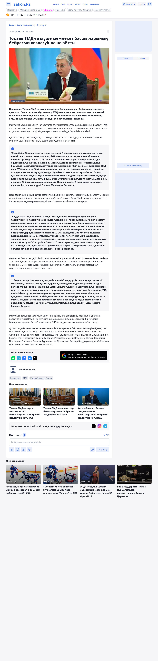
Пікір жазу (102, 449)
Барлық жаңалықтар (26, 25)
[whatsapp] (13, 358)
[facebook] (24, 358)
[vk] (29, 358)
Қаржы (70, 4)
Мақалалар (94, 4)
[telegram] (19, 358)
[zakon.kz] (22, 4)
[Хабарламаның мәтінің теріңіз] (59, 442)
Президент (42, 25)
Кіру (107, 435)
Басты (11, 25)
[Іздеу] (149, 4)
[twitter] (35, 358)
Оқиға (77, 4)
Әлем (63, 4)
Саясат (56, 4)
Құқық (85, 4)
